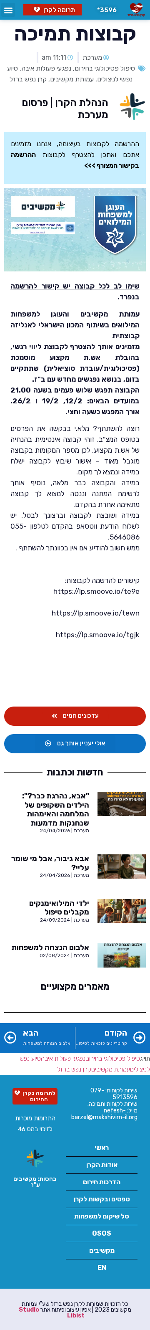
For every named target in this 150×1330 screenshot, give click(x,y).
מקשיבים (102, 1250)
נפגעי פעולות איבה (46, 68)
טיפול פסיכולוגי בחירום (105, 68)
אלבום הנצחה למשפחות (50, 947)
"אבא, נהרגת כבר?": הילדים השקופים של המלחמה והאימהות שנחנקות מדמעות (55, 809)
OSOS (101, 1233)
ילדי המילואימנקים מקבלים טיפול (59, 908)
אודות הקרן (102, 1165)
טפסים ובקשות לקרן (102, 1199)
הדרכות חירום (101, 1182)
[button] (105, 9)
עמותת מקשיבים (72, 79)
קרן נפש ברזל (28, 79)
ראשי (102, 1148)
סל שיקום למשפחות (101, 1216)
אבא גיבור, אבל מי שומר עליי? (50, 863)
